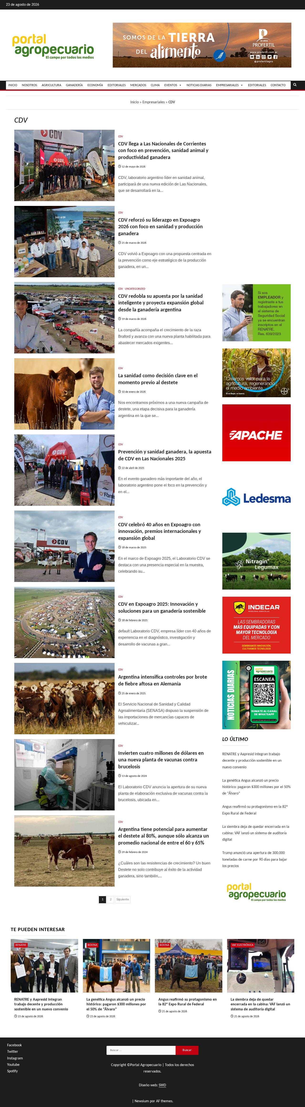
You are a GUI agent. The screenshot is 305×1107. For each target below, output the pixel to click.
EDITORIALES (117, 85)
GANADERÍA (74, 85)
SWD (162, 1085)
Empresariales (153, 102)
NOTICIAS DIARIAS (199, 85)
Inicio (134, 102)
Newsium (142, 1101)
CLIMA (155, 85)
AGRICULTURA (51, 85)
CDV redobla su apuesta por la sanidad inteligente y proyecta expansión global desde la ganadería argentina (160, 303)
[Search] (295, 85)
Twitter (12, 1052)
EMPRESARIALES (227, 85)
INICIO (12, 85)
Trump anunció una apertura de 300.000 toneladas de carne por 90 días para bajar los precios (254, 859)
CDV (120, 136)
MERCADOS (138, 85)
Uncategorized (135, 289)
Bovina (92, 945)
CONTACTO (278, 85)
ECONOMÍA (95, 85)
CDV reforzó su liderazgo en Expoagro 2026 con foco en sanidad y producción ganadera (160, 227)
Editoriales (257, 85)
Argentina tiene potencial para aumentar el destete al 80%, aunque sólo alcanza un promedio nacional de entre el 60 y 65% (163, 836)
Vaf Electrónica (242, 945)
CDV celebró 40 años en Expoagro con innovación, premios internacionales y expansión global (159, 531)
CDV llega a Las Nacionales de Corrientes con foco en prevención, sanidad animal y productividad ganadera (163, 150)
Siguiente (123, 899)
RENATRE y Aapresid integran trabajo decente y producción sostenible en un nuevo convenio (251, 760)
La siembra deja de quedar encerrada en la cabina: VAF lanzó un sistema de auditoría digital (255, 833)
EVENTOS (170, 85)
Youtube (13, 1065)
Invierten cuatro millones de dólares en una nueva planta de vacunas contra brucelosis (161, 760)
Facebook (14, 1045)
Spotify (12, 1071)
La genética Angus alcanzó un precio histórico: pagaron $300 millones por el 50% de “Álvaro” (256, 787)
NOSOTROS (29, 85)
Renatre (20, 945)
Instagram (15, 1058)
